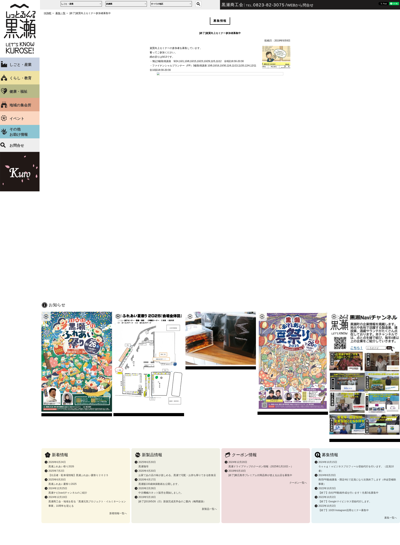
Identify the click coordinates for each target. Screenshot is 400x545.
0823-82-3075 (269, 5)
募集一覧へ (390, 517)
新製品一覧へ (209, 509)
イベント (17, 118)
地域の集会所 (20, 105)
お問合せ (17, 145)
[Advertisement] (220, 276)
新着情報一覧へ (118, 513)
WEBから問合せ (300, 5)
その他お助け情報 (19, 132)
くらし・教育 (21, 78)
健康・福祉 (19, 91)
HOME (47, 13)
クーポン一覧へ (298, 482)
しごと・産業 (21, 65)
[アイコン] (76, 364)
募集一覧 (60, 13)
